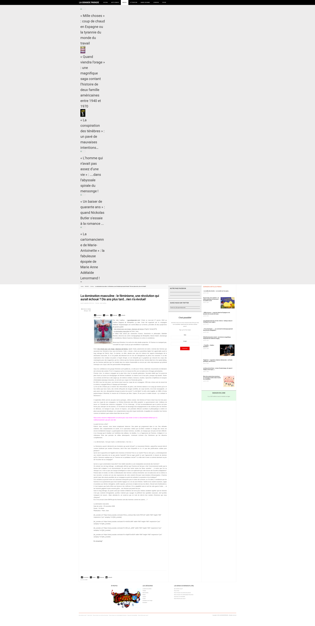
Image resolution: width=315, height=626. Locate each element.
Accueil (105, 2)
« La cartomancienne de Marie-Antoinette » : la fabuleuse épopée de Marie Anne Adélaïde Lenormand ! (92, 256)
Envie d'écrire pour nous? (179, 598)
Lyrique (144, 596)
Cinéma (92, 286)
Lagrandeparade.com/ (133, 320)
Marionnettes (145, 592)
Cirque (144, 598)
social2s (99, 317)
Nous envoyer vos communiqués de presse (183, 594)
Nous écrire (176, 590)
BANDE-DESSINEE (145, 2)
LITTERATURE (133, 2)
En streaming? (98, 541)
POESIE (164, 2)
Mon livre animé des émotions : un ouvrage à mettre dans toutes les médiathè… (212, 378)
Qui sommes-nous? (178, 588)
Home (82, 286)
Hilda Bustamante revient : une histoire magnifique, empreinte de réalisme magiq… (217, 337)
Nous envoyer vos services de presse (182, 592)
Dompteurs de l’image (147, 600)
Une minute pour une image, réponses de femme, (112, 349)
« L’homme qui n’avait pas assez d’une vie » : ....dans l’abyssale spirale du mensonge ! (91, 174)
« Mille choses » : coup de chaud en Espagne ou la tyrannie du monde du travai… (216, 313)
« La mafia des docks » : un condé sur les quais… (216, 291)
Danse (144, 594)
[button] (98, 315)
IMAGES (124, 2)
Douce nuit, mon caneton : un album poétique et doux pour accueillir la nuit (211, 299)
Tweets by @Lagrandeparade (177, 307)
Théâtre (144, 590)
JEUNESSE (156, 2)
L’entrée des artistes (147, 588)
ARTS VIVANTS (115, 2)
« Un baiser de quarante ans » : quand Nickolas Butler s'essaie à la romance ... (92, 213)
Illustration (145, 602)
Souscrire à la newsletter (179, 596)
